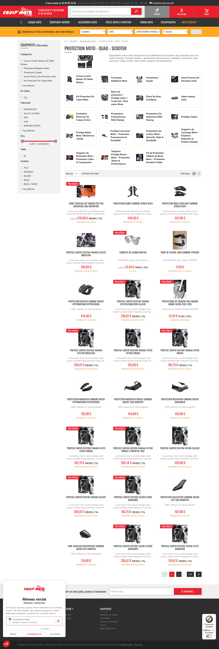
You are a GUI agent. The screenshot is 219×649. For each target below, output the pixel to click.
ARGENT (28, 171)
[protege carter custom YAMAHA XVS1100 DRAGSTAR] (86, 338)
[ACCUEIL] (21, 22)
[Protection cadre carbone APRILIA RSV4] (133, 191)
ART (26, 117)
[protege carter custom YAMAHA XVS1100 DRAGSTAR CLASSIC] (133, 289)
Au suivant (55, 634)
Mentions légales (127, 645)
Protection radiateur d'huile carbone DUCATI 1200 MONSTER (133, 401)
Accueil (66, 41)
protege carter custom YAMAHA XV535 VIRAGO (180, 352)
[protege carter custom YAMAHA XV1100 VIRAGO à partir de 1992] (133, 436)
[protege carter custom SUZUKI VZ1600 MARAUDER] (133, 534)
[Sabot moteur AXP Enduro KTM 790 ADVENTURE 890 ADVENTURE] (86, 191)
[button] (6, 644)
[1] (196, 31)
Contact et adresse (109, 621)
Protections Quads (33, 72)
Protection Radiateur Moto (36, 68)
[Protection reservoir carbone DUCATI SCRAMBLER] (180, 387)
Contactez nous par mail (163, 3)
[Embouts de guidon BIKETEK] (133, 240)
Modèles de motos (109, 614)
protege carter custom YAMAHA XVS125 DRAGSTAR (86, 254)
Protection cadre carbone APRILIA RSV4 (133, 203)
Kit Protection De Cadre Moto (38, 80)
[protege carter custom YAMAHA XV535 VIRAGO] (180, 338)
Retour (13, 634)
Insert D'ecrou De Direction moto (40, 76)
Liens (102, 625)
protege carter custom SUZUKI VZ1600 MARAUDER (133, 548)
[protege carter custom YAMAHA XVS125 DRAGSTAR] (86, 240)
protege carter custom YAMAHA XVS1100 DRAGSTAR (86, 352)
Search (136, 11)
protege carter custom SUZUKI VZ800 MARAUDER (133, 499)
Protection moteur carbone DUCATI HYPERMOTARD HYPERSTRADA (86, 303)
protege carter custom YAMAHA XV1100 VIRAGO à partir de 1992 (133, 450)
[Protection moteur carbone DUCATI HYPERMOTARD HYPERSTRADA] (86, 289)
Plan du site (138, 645)
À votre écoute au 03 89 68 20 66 (61, 3)
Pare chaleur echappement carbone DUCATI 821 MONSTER (86, 548)
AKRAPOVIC (30, 109)
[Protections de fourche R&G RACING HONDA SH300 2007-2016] (180, 289)
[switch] (209, 636)
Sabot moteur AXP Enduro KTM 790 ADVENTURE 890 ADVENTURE (86, 205)
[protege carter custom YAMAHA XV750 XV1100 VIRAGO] (133, 338)
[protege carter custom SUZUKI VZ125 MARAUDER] (180, 534)
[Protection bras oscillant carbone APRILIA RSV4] (180, 191)
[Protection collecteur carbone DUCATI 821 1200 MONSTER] (180, 485)
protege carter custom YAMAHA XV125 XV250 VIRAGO (86, 450)
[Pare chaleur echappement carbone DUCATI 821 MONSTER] (86, 534)
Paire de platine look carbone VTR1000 (180, 252)
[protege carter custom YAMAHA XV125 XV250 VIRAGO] (86, 436)
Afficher (70, 173)
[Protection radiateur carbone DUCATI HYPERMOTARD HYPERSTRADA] (86, 387)
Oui (25, 97)
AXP (26, 121)
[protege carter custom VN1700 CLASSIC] (180, 436)
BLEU (27, 180)
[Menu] (214, 616)
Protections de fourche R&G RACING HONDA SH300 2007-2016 (180, 303)
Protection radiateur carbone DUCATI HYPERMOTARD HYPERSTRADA (86, 401)
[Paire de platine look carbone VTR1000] (180, 240)
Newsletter (105, 618)
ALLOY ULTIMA (32, 113)
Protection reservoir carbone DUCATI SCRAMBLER (180, 401)
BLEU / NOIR (30, 184)
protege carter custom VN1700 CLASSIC (179, 448)
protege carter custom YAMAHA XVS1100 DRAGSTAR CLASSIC (133, 303)
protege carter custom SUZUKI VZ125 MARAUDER (180, 548)
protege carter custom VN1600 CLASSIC (86, 497)
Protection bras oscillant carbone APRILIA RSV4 (180, 205)
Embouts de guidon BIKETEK (133, 252)
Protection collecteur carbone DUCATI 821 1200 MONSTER (179, 499)
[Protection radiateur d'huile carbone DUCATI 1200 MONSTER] (133, 387)
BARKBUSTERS (32, 125)
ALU (26, 167)
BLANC (27, 176)
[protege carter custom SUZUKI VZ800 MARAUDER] (133, 485)
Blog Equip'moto (107, 628)
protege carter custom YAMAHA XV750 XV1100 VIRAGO (133, 352)
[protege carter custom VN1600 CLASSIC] (86, 485)
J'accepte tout (34, 634)
